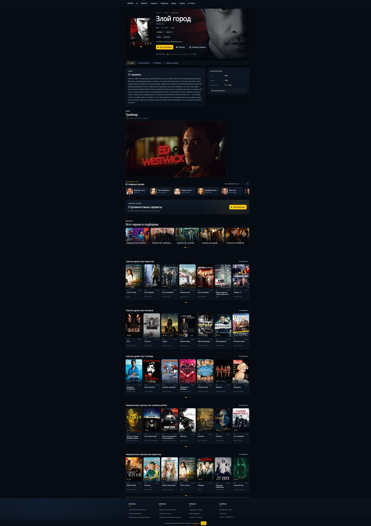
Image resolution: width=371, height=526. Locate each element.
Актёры (182, 3)
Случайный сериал (165, 513)
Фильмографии (194, 513)
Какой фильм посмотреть (137, 510)
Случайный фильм (135, 513)
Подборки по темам (195, 510)
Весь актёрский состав (231, 184)
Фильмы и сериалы (195, 517)
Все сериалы (243, 261)
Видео (173, 3)
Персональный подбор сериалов (170, 517)
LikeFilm (130, 3)
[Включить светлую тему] (137, 3)
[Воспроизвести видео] (176, 149)
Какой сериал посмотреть (167, 510)
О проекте (223, 513)
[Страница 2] (187, 247)
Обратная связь (226, 510)
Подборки (164, 3)
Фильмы (144, 3)
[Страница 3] (188, 247)
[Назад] (243, 184)
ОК (203, 523)
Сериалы (154, 3)
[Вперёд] (247, 184)
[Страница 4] (190, 247)
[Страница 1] (185, 247)
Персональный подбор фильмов (139, 517)
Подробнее (195, 523)
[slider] (177, 54)
